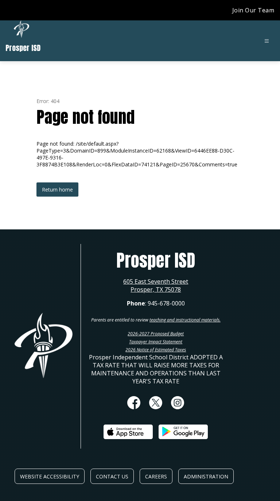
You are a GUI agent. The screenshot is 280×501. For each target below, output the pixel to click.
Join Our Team (253, 10)
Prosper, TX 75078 (156, 289)
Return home (57, 189)
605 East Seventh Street (155, 281)
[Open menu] (266, 41)
